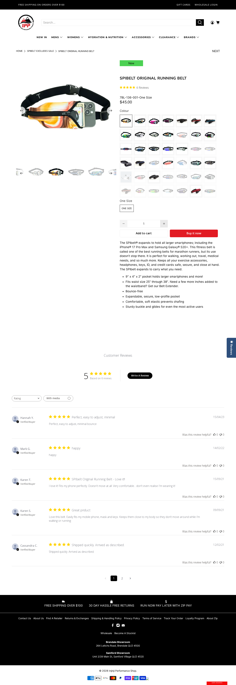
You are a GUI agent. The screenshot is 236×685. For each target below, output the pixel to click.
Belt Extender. (169, 286)
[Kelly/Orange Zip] (154, 191)
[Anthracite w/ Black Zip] (154, 177)
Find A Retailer (54, 618)
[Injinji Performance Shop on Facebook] (112, 626)
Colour (124, 111)
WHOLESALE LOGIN (206, 4)
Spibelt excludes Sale (40, 51)
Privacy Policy (132, 618)
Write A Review (140, 375)
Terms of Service (151, 618)
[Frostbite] (168, 191)
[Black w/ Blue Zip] (140, 163)
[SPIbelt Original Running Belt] (66, 110)
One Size (126, 201)
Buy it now (193, 233)
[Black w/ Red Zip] (196, 121)
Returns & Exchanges (77, 618)
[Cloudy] (182, 149)
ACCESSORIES (141, 37)
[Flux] (168, 163)
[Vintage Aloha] (196, 149)
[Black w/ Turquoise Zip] (210, 121)
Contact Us (24, 618)
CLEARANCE (167, 37)
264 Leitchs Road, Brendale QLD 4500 (118, 645)
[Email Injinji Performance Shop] (123, 626)
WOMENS (73, 37)
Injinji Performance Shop (122, 670)
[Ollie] (196, 163)
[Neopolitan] (126, 121)
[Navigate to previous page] (105, 578)
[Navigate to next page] (130, 578)
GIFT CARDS (183, 4)
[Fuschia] (154, 121)
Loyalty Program (195, 618)
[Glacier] (196, 135)
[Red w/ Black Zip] (196, 191)
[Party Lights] (126, 135)
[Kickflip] (168, 135)
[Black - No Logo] (210, 177)
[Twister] (210, 149)
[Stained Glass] (196, 177)
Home (19, 51)
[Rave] (126, 149)
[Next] (111, 110)
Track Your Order (173, 618)
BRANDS (190, 37)
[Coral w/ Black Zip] (182, 135)
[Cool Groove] (182, 163)
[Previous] (21, 110)
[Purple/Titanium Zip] (168, 149)
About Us (38, 618)
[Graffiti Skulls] (182, 177)
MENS (55, 37)
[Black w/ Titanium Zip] (126, 163)
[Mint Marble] (154, 135)
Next (216, 51)
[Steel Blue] (140, 149)
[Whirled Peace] (210, 163)
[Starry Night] (154, 163)
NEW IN (42, 37)
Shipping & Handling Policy (106, 618)
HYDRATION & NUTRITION (106, 37)
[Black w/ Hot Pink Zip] (168, 121)
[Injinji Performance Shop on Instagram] (118, 626)
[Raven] (140, 135)
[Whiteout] (126, 177)
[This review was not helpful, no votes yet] (220, 435)
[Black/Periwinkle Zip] (154, 149)
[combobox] (27, 398)
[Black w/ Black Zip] (182, 121)
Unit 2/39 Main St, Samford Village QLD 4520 (118, 656)
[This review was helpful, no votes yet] (214, 435)
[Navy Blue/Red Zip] (168, 177)
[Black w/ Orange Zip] (126, 191)
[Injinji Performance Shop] (26, 22)
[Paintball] (140, 121)
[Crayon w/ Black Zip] (210, 191)
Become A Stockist (125, 633)
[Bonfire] (140, 177)
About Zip (212, 618)
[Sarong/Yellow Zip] (140, 191)
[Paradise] (210, 135)
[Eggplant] (182, 191)
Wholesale (106, 633)
